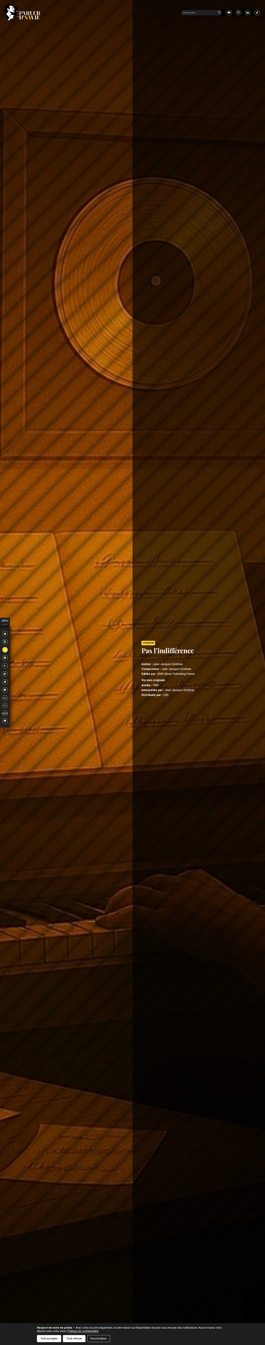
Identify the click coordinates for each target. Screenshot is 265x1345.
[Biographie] (5, 641)
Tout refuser (74, 1338)
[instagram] (238, 12)
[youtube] (229, 12)
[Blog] (5, 690)
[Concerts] (5, 674)
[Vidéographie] (5, 666)
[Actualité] (5, 633)
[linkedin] (247, 12)
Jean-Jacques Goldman (168, 664)
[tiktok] (257, 12)
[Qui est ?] (5, 721)
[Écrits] (5, 682)
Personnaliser (98, 1338)
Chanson (148, 643)
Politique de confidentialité (82, 1331)
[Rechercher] (219, 12)
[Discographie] (5, 657)
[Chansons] (5, 650)
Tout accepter (49, 1338)
